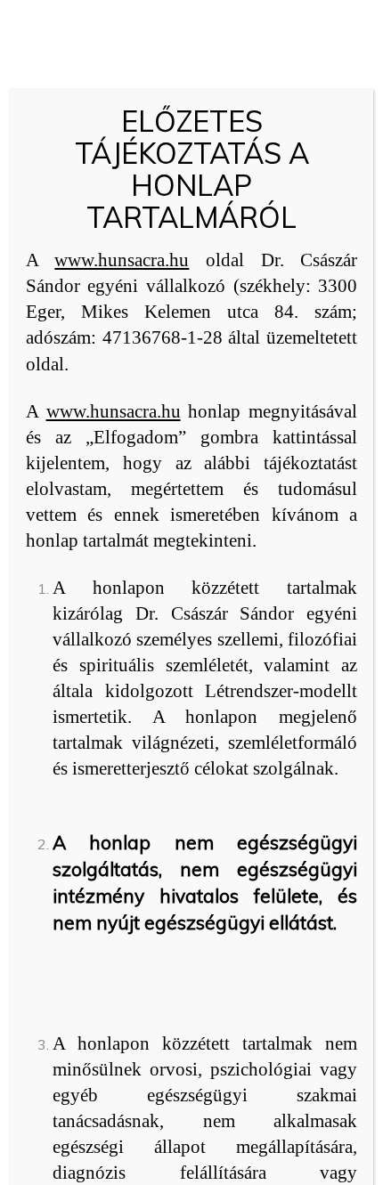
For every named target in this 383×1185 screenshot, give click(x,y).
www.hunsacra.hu (121, 260)
